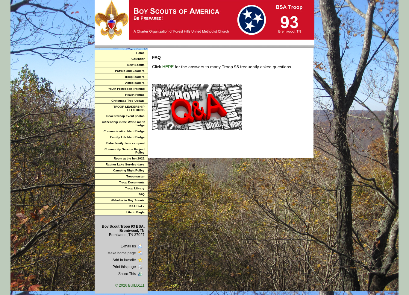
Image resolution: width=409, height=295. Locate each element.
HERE (168, 66)
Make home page (121, 253)
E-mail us (128, 246)
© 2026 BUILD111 (130, 285)
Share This (127, 274)
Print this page (124, 267)
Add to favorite (124, 260)
